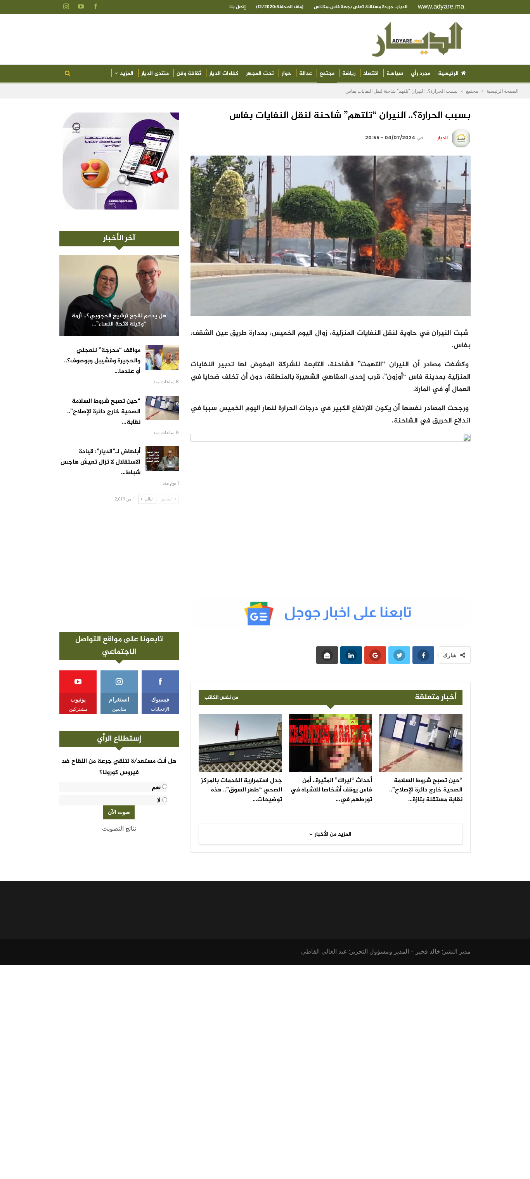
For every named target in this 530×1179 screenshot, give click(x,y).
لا (159, 800)
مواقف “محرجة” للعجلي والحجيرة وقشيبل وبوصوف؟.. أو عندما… (102, 361)
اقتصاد (371, 73)
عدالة (305, 73)
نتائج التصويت (119, 828)
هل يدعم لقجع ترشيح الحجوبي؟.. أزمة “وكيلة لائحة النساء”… (119, 320)
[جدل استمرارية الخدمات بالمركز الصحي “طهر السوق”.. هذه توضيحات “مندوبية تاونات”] (240, 743)
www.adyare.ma (441, 6)
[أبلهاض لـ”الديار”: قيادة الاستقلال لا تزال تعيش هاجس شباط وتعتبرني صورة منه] (162, 458)
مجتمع (327, 73)
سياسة (394, 73)
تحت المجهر (260, 73)
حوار (286, 73)
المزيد (126, 73)
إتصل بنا (237, 7)
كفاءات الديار (223, 73)
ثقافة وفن (189, 73)
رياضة (348, 73)
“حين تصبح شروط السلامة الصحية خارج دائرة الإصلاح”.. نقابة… (103, 412)
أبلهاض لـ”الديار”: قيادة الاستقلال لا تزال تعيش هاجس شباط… (100, 462)
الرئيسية (448, 73)
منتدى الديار (155, 73)
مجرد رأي (420, 73)
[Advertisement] (119, 567)
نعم (156, 787)
